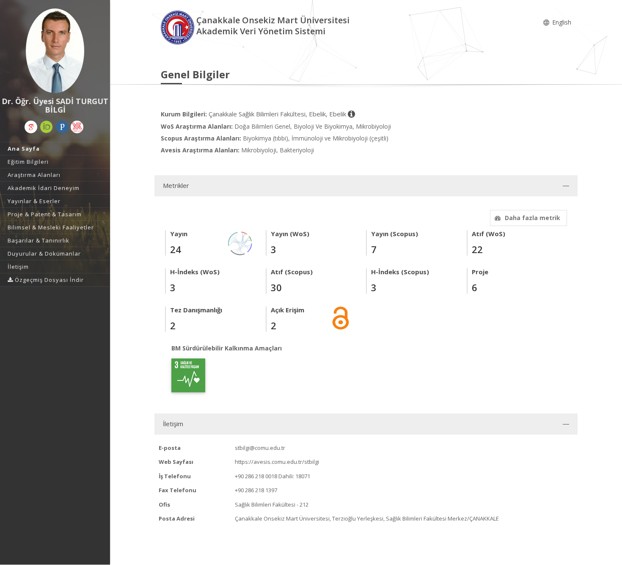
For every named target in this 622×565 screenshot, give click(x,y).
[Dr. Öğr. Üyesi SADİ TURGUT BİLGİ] (55, 50)
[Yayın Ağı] (240, 243)
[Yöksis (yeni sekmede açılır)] (77, 127)
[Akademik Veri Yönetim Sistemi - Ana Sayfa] (178, 27)
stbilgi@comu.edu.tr (260, 448)
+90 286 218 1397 (256, 490)
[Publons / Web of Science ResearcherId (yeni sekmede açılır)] (62, 127)
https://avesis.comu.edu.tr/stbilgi (277, 462)
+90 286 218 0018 (256, 476)
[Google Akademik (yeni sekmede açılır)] (31, 127)
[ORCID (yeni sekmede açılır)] (46, 127)
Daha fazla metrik (532, 218)
